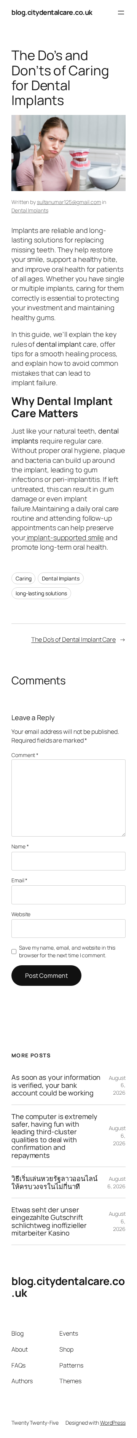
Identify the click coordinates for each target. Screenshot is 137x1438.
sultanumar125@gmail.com (69, 202)
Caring (23, 578)
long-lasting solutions (41, 593)
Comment (24, 755)
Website (20, 914)
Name (20, 846)
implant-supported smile (64, 537)
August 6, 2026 (116, 1182)
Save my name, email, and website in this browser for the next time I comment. (67, 951)
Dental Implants (29, 210)
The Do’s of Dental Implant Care (73, 639)
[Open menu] (121, 12)
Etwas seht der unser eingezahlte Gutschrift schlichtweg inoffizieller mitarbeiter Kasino (49, 1221)
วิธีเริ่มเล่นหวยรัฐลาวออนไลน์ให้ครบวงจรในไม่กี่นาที (54, 1182)
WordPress (113, 1422)
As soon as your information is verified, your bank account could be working (55, 1085)
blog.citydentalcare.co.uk (51, 12)
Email (19, 880)
